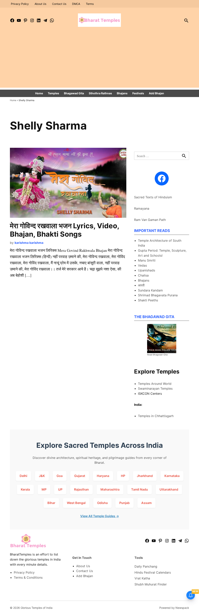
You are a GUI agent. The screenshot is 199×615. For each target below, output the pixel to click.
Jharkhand (145, 476)
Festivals (138, 93)
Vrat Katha (142, 578)
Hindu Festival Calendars (152, 572)
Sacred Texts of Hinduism (153, 197)
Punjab (124, 503)
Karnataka (172, 476)
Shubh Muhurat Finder (150, 584)
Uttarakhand (169, 489)
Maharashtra (110, 489)
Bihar (51, 503)
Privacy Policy (20, 3)
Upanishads (146, 270)
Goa (60, 476)
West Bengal (76, 503)
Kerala (25, 489)
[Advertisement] (99, 60)
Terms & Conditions (28, 577)
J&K (42, 476)
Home (39, 93)
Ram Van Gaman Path (150, 220)
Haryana (103, 476)
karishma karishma (29, 243)
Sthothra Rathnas (100, 93)
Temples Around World (154, 384)
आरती (141, 285)
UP (60, 489)
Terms (90, 3)
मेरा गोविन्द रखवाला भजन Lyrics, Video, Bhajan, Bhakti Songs (64, 229)
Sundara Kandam (150, 290)
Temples (53, 93)
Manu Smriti (146, 260)
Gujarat (79, 476)
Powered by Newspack (174, 607)
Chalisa (143, 275)
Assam (146, 503)
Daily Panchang (145, 566)
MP (44, 489)
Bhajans (122, 93)
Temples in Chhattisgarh (156, 416)
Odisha (102, 503)
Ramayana (141, 208)
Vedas (142, 265)
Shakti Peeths (148, 300)
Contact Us (59, 3)
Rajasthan (81, 489)
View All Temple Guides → (99, 516)
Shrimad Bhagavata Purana (158, 295)
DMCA (76, 3)
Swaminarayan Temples (155, 388)
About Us (40, 3)
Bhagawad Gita (74, 93)
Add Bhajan (156, 93)
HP (123, 476)
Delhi (23, 476)
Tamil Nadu (139, 489)
